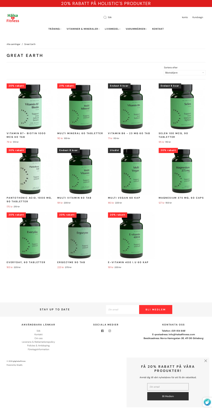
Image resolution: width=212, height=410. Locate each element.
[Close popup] (205, 361)
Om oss (38, 338)
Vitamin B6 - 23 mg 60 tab (129, 133)
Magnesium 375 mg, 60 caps (181, 197)
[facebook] (102, 331)
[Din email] (122, 309)
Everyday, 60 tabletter (26, 262)
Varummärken (135, 29)
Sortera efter (171, 67)
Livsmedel (112, 29)
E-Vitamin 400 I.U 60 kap (128, 262)
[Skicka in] (107, 17)
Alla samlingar (13, 44)
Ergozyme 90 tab (71, 262)
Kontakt (158, 29)
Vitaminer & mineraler (82, 29)
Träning (54, 29)
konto (185, 17)
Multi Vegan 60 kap (124, 197)
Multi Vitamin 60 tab (74, 197)
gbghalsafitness (19, 361)
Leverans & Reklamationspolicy (38, 341)
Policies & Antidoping (38, 345)
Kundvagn (197, 17)
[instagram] (109, 331)
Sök (110, 17)
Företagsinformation (38, 349)
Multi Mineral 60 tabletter (80, 133)
